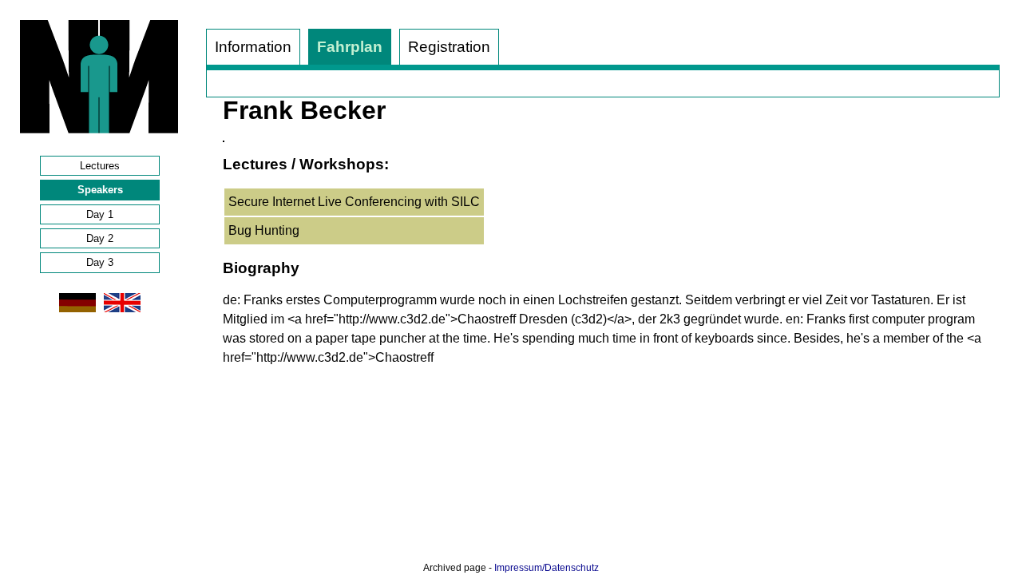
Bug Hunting (263, 230)
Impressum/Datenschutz (546, 567)
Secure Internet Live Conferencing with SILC (354, 201)
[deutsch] (77, 312)
